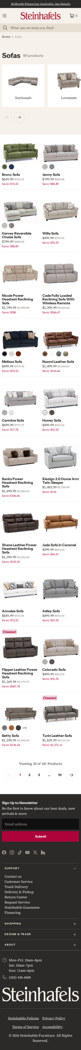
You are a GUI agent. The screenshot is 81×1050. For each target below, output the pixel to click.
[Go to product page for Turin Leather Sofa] (60, 714)
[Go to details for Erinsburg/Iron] (51, 661)
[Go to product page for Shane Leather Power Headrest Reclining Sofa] (20, 523)
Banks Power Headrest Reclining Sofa (17, 483)
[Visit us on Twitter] (35, 852)
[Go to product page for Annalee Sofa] (20, 589)
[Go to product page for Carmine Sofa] (20, 398)
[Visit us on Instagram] (12, 852)
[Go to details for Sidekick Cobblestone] (45, 353)
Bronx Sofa (11, 174)
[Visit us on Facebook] (4, 852)
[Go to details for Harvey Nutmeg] (11, 225)
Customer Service (19, 881)
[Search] (5, 27)
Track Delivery (16, 886)
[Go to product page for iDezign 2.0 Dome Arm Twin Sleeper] (60, 457)
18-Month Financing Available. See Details (40, 4)
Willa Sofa (50, 233)
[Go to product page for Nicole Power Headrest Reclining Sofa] (20, 273)
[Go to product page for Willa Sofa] (60, 211)
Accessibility (52, 1026)
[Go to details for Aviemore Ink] (4, 353)
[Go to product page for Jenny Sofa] (60, 153)
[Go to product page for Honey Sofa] (60, 398)
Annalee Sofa (13, 611)
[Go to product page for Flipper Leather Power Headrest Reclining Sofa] (20, 647)
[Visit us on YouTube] (27, 852)
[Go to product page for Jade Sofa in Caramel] (60, 523)
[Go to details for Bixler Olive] (4, 166)
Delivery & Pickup (19, 891)
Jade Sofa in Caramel (59, 545)
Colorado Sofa (54, 669)
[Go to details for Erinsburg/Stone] (45, 661)
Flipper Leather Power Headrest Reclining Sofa (19, 673)
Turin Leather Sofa (57, 735)
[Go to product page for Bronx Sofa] (20, 153)
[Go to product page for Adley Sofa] (60, 589)
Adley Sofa (51, 611)
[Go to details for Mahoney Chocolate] (51, 412)
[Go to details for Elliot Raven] (18, 727)
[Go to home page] (40, 16)
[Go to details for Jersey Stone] (51, 353)
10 (60, 775)
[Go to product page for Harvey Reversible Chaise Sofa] (20, 211)
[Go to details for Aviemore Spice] (18, 353)
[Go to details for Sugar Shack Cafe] (4, 727)
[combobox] (43, 28)
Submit (40, 836)
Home (6, 37)
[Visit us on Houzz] (43, 852)
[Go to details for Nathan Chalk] (45, 166)
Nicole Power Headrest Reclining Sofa (17, 299)
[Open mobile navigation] (4, 15)
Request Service (17, 902)
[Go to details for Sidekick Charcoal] (58, 353)
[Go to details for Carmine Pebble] (11, 412)
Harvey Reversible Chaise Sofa (16, 235)
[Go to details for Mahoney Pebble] (45, 412)
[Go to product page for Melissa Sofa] (20, 340)
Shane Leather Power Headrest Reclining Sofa (19, 549)
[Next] (19, 117)
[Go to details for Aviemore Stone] (11, 353)
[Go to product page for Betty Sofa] (20, 714)
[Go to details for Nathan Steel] (51, 166)
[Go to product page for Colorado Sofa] (60, 647)
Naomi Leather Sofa (58, 361)
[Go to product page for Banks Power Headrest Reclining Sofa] (20, 457)
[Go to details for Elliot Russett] (11, 727)
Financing (13, 912)
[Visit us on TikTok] (19, 852)
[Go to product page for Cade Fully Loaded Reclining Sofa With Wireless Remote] (60, 273)
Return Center (16, 897)
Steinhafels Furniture (37, 1035)
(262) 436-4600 (20, 977)
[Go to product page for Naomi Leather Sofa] (60, 340)
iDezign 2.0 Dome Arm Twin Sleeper (60, 481)
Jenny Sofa (51, 174)
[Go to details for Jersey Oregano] (65, 353)
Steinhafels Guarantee (22, 907)
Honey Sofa (51, 420)
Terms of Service (25, 1026)
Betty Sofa (10, 735)
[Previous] (7, 117)
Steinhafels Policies (23, 1018)
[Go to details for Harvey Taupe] (4, 225)
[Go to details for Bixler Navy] (11, 166)
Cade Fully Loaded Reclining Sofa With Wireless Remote (58, 299)
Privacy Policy (53, 1018)
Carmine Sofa (13, 420)
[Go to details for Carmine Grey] (4, 412)
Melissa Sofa (12, 361)
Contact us (13, 876)
